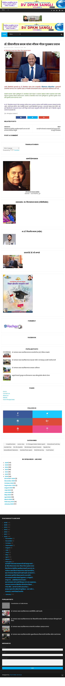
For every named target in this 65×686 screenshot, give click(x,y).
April (7, 557)
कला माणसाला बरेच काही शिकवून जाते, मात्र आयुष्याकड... (21, 582)
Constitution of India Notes (19, 603)
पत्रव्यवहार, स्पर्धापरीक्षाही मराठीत (14, 591)
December (9, 538)
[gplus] (57, 10)
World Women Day (39, 450)
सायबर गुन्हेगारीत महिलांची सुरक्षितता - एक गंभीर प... (20, 589)
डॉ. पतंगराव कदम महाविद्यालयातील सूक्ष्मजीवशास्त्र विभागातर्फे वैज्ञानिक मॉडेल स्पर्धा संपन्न (36, 634)
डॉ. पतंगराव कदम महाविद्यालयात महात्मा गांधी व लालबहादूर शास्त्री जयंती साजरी (34, 360)
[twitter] (54, 10)
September (9, 545)
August (7, 548)
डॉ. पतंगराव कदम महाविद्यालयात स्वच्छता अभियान (26, 368)
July (6, 550)
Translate (16, 150)
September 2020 (10, 485)
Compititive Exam (10, 444)
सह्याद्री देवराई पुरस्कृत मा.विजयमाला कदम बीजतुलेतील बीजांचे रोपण (31, 375)
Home (4, 34)
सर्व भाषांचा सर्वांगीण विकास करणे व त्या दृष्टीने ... (18, 575)
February (8, 561)
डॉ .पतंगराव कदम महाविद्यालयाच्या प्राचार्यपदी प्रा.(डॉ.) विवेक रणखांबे (30, 352)
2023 (6, 469)
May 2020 (7, 495)
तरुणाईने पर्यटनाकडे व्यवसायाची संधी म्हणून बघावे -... (19, 564)
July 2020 (7, 490)
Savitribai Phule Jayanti (26, 450)
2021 (6, 474)
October (8, 543)
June (7, 552)
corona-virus (21, 444)
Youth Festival (49, 450)
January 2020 (9, 504)
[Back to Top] (62, 675)
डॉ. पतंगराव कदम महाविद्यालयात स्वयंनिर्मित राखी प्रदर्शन (26, 611)
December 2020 (9, 478)
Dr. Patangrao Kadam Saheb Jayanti (35, 444)
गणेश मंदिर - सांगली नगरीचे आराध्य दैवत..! (17, 587)
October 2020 (9, 483)
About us (5, 395)
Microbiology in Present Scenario (33, 447)
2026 (6, 462)
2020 (6, 476)
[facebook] (51, 10)
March (7, 559)
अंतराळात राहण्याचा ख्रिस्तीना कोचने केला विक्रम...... (19, 584)
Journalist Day (7, 447)
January (8, 594)
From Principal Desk (8, 399)
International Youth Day (53, 444)
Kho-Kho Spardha (18, 447)
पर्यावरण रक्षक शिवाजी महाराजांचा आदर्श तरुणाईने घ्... (20, 570)
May (6, 555)
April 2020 (7, 497)
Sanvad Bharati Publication (11, 450)
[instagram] (60, 10)
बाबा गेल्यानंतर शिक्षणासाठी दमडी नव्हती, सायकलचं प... (20, 573)
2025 (6, 465)
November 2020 (9, 481)
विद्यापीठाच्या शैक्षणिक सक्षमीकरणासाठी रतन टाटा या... (20, 568)
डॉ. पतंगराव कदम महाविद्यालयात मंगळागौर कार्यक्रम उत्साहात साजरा (30, 626)
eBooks (5, 397)
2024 (6, 467)
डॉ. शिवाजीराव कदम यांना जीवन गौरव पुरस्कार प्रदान (19, 566)
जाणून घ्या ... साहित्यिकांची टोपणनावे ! (15, 580)
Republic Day (47, 447)
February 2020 (9, 502)
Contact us (6, 393)
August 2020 (8, 488)
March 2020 (8, 499)
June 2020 (8, 492)
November (9, 541)
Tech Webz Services (16, 675)
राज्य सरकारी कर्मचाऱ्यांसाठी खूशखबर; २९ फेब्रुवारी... (19, 577)
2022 (6, 472)
